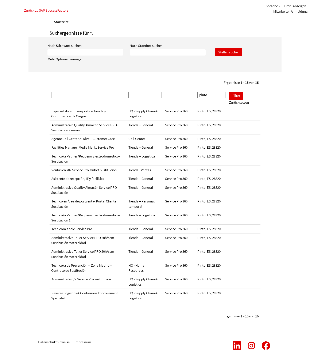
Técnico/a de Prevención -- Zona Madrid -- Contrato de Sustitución (81, 268)
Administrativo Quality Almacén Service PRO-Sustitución (84, 190)
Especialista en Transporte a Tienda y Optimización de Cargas (78, 113)
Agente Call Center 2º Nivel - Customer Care (83, 138)
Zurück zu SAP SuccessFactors (46, 10)
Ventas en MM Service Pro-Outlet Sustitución (84, 170)
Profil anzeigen (295, 6)
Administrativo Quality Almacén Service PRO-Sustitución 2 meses (84, 127)
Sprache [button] (272, 6)
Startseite (61, 21)
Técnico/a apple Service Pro (71, 229)
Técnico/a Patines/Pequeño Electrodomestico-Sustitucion (85, 159)
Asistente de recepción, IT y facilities (77, 178)
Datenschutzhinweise (54, 342)
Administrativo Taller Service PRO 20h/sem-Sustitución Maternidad (83, 240)
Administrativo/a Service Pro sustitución (81, 279)
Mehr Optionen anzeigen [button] (65, 59)
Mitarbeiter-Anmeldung (290, 11)
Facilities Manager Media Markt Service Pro (82, 147)
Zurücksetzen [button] (239, 102)
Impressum (83, 342)
